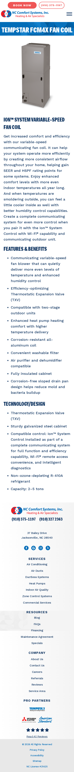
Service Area (37, 691)
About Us (37, 659)
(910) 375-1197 (24, 519)
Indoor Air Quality (37, 589)
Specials (36, 643)
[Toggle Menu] (69, 14)
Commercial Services (37, 602)
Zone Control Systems (37, 596)
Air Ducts (37, 570)
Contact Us (37, 665)
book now (22, 5)
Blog (37, 617)
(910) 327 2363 (51, 519)
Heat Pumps (37, 583)
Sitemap (37, 761)
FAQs (37, 624)
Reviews (37, 684)
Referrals (37, 678)
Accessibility (37, 755)
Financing (37, 630)
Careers (37, 672)
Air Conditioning (37, 564)
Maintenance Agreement (37, 636)
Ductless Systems (37, 577)
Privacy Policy (37, 750)
